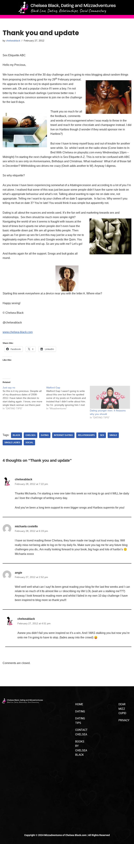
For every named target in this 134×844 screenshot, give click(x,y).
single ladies (12, 442)
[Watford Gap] (68, 398)
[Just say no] (24, 398)
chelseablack (13, 40)
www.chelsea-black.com (18, 332)
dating (45, 435)
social (29, 442)
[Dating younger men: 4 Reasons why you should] (110, 397)
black (16, 435)
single (113, 435)
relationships (86, 435)
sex (102, 435)
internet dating (63, 435)
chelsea (30, 435)
